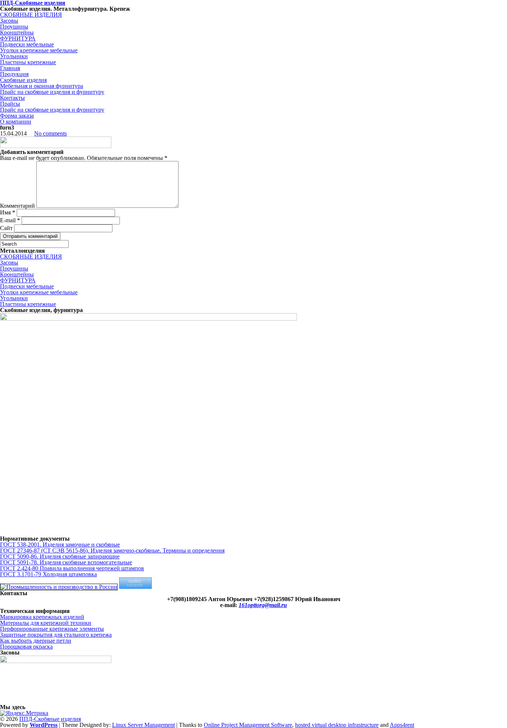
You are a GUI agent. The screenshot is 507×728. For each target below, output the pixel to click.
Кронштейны (17, 32)
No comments (50, 133)
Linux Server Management (143, 725)
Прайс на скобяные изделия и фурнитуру (52, 92)
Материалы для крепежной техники (45, 623)
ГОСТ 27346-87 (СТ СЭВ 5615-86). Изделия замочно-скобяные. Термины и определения (112, 550)
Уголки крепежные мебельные (39, 50)
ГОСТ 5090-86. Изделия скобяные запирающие (60, 556)
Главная (10, 68)
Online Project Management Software (248, 725)
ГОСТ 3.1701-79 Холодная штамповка (48, 574)
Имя (7, 212)
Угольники (14, 56)
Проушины (14, 26)
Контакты (12, 98)
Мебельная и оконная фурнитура (41, 86)
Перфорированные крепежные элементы (52, 629)
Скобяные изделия (23, 80)
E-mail (10, 220)
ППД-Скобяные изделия (50, 719)
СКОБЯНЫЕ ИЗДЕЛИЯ (31, 15)
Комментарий (17, 206)
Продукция (14, 74)
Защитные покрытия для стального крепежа (56, 635)
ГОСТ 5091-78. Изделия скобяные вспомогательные (66, 562)
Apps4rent (402, 725)
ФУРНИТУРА (18, 38)
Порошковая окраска (26, 646)
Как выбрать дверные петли (35, 640)
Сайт (6, 228)
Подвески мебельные (27, 44)
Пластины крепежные (28, 62)
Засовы (9, 20)
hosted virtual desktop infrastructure (337, 725)
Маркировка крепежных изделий (42, 617)
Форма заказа (17, 115)
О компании (15, 121)
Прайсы (10, 104)
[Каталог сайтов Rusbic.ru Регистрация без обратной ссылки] (135, 587)
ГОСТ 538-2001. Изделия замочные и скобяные (60, 544)
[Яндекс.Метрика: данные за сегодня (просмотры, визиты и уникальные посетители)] (24, 713)
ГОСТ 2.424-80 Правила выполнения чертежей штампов (72, 568)
